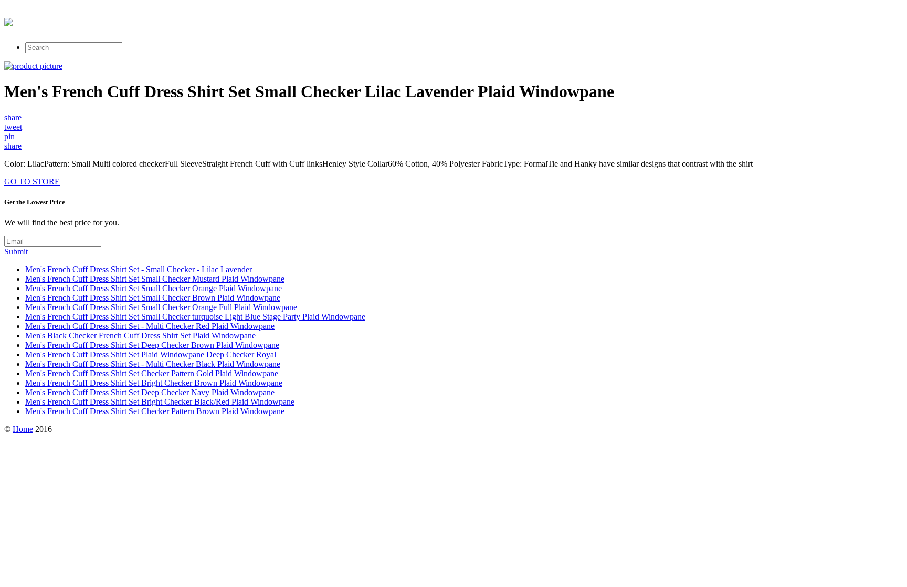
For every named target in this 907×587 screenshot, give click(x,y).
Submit (16, 251)
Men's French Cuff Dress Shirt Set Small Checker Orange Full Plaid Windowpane (161, 307)
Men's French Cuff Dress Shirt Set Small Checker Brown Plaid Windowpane (152, 297)
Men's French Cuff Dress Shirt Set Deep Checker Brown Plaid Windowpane (152, 345)
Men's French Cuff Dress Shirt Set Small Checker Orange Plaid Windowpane (153, 288)
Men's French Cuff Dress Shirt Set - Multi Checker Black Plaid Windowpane (152, 363)
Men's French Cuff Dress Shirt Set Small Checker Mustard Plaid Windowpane (154, 278)
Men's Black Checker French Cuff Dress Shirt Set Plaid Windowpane (140, 335)
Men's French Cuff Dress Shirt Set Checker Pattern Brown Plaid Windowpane (154, 411)
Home (23, 429)
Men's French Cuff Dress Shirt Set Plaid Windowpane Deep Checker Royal (150, 354)
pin (9, 136)
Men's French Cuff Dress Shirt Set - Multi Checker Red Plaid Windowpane (150, 326)
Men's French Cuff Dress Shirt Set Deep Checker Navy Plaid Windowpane (150, 392)
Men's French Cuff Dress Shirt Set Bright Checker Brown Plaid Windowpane (153, 382)
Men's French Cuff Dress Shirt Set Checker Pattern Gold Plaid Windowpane (151, 373)
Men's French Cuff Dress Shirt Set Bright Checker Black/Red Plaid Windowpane (159, 401)
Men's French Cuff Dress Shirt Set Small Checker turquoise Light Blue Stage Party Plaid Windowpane (195, 316)
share (13, 117)
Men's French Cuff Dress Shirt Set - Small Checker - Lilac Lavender (138, 269)
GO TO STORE (32, 181)
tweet (13, 126)
